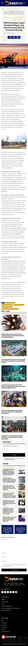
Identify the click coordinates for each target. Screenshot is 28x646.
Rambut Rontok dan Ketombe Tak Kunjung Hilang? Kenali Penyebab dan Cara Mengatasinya (12, 335)
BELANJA (3, 408)
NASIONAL (3, 434)
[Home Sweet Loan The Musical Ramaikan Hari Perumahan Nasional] (21, 518)
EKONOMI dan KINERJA (17, 17)
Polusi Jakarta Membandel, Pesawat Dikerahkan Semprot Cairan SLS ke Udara (9, 480)
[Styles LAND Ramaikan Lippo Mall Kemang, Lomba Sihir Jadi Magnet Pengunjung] (14, 399)
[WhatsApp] (19, 37)
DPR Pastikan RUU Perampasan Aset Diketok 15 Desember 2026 (9, 503)
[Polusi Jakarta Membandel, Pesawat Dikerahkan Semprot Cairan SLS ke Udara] (21, 479)
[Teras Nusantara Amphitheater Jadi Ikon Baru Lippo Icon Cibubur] (21, 487)
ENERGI (14, 19)
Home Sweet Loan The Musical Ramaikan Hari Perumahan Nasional (9, 519)
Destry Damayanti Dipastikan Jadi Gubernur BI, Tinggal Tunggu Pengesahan (9, 495)
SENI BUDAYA (6, 515)
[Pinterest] (15, 37)
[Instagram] (5, 592)
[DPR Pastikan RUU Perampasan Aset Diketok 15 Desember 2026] (21, 502)
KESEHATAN (4, 332)
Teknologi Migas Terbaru (7, 306)
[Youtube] (16, 592)
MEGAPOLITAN (6, 476)
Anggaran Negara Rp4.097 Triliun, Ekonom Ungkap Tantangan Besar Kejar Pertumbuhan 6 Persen (13, 386)
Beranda (6, 11)
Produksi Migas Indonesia (7, 304)
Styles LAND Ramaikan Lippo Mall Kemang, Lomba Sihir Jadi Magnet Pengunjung (11, 412)
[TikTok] (8, 592)
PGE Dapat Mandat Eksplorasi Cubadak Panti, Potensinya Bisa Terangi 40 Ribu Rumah (13, 361)
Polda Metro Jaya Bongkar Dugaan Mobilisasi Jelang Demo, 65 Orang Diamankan (12, 437)
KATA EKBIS (12, 11)
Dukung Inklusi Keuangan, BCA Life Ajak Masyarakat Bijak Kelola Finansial (21, 530)
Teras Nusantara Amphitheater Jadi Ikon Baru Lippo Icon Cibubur (9, 487)
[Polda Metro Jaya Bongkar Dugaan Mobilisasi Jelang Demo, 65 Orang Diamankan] (14, 424)
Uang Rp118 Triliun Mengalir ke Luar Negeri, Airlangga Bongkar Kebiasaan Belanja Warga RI (9, 471)
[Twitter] (12, 37)
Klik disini (14, 455)
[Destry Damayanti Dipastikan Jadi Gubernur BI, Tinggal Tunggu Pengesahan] (21, 494)
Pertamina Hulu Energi (10, 302)
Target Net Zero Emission (19, 304)
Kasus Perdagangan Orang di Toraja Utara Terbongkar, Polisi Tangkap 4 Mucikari (7, 530)
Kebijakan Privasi (9, 459)
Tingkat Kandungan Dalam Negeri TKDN (10, 308)
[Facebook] (9, 37)
